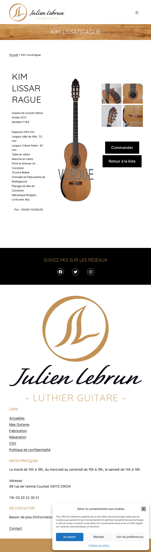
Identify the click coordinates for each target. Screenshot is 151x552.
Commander (122, 147)
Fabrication (18, 431)
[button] (143, 509)
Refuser (99, 537)
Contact (15, 528)
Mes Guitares (19, 424)
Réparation (17, 437)
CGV (12, 443)
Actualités (16, 418)
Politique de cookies (99, 545)
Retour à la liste (122, 161)
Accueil (13, 54)
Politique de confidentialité (29, 450)
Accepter (69, 537)
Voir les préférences (129, 537)
